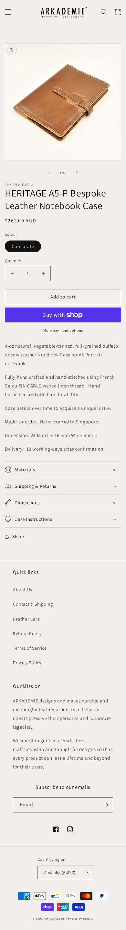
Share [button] (18, 536)
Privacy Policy (27, 663)
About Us (22, 589)
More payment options (63, 330)
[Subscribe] (106, 804)
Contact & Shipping (33, 604)
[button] (8, 12)
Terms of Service (30, 648)
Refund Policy (27, 633)
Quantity (13, 260)
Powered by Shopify (79, 918)
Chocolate (23, 246)
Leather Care (26, 619)
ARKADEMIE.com (54, 918)
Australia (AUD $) (60, 872)
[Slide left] (49, 172)
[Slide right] (77, 172)
